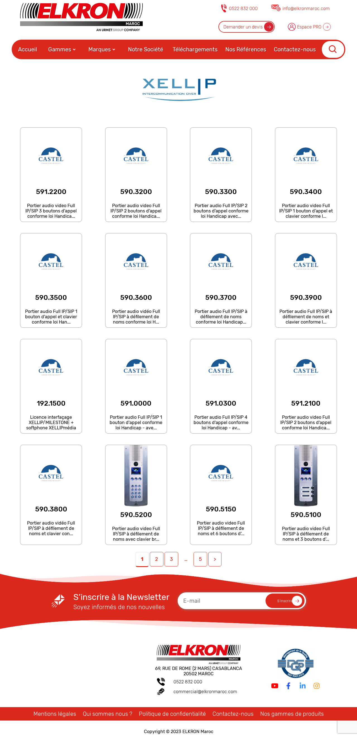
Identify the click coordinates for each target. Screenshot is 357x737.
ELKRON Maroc (197, 731)
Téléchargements (195, 49)
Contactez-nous (295, 49)
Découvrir (51, 219)
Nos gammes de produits (292, 713)
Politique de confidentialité (172, 713)
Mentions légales (54, 713)
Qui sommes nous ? (107, 713)
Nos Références (245, 49)
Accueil (27, 49)
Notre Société (145, 49)
